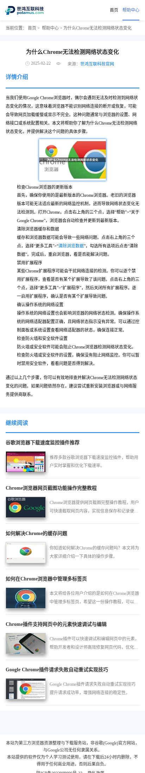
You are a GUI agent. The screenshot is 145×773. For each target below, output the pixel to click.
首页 (114, 10)
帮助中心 (130, 10)
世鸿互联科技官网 (97, 64)
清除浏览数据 (71, 246)
